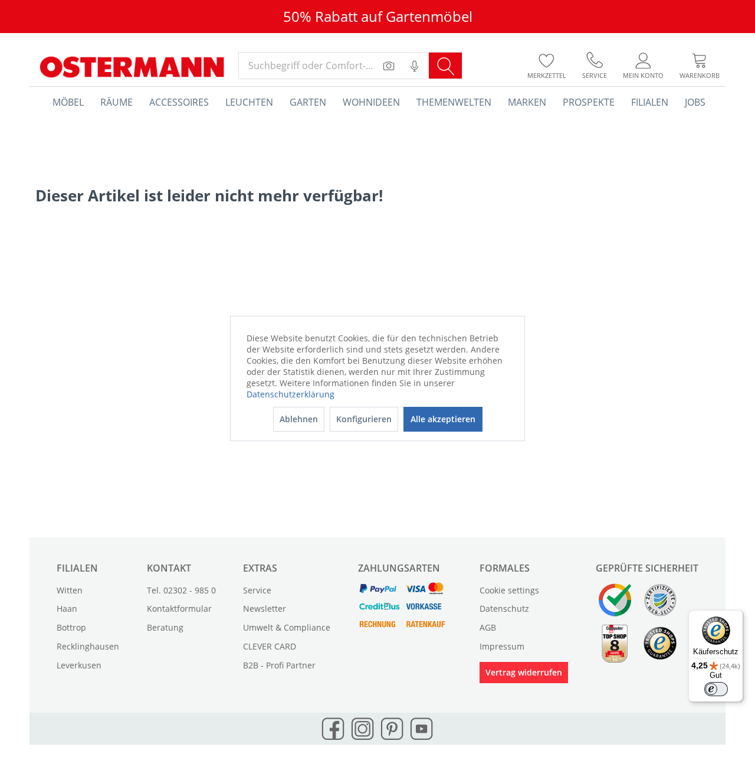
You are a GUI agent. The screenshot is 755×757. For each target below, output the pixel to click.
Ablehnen (299, 419)
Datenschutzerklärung (290, 394)
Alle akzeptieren (443, 419)
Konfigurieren (364, 419)
